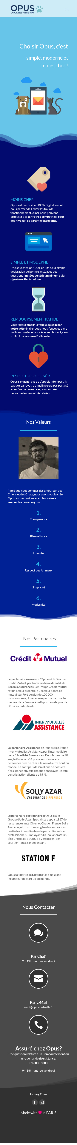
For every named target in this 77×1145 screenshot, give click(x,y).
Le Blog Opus (38, 1094)
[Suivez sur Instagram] (42, 1102)
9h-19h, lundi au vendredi (38, 961)
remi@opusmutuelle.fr (38, 1007)
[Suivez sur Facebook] (35, 1102)
